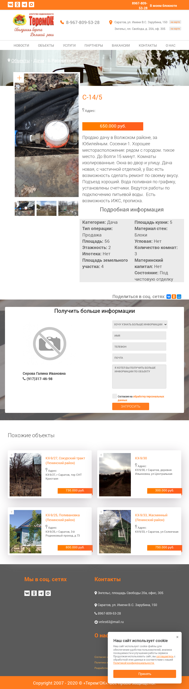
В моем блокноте (163, 5)
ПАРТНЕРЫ (94, 45)
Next (75, 213)
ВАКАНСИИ (121, 45)
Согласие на (141, 397)
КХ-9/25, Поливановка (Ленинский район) (63, 517)
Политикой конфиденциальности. (133, 663)
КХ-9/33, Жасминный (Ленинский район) (151, 517)
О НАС (170, 45)
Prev (20, 213)
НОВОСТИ (21, 45)
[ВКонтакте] (168, 296)
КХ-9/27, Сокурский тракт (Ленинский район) (65, 460)
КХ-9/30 (141, 458)
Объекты (20, 60)
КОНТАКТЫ (148, 45)
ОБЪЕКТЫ (46, 45)
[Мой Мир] (179, 296)
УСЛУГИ (69, 45)
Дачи (38, 60)
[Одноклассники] (174, 296)
